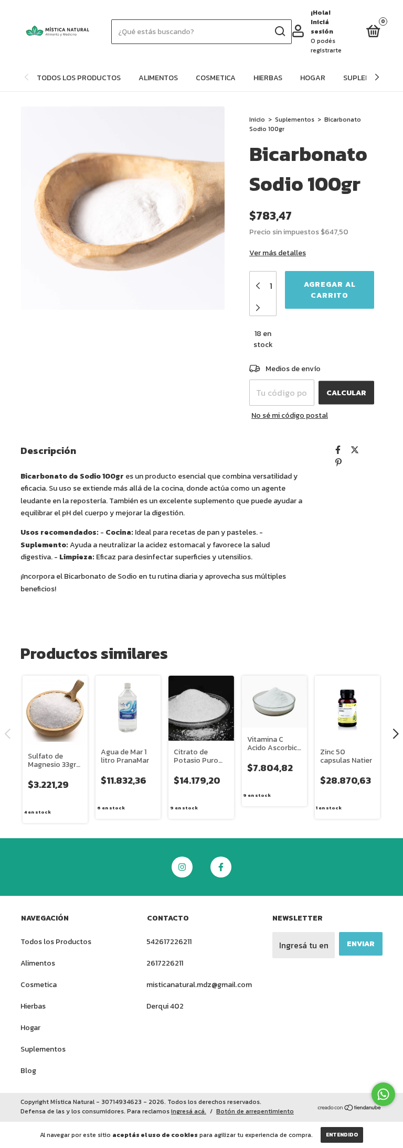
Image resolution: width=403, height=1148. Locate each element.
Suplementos (294, 119)
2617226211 (164, 963)
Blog (28, 1070)
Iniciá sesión (322, 26)
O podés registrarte (326, 45)
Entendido (342, 1135)
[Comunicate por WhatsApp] (383, 1094)
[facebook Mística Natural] (220, 867)
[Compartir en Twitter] (355, 449)
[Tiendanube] (350, 1108)
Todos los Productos (79, 77)
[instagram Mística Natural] (182, 867)
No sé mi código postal (289, 415)
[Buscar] (279, 31)
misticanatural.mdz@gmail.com (199, 984)
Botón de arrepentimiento (255, 1111)
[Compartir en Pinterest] (338, 462)
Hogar (312, 77)
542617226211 (169, 941)
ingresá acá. (188, 1111)
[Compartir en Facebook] (338, 449)
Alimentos (158, 77)
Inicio (257, 119)
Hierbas (267, 77)
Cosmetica (216, 77)
